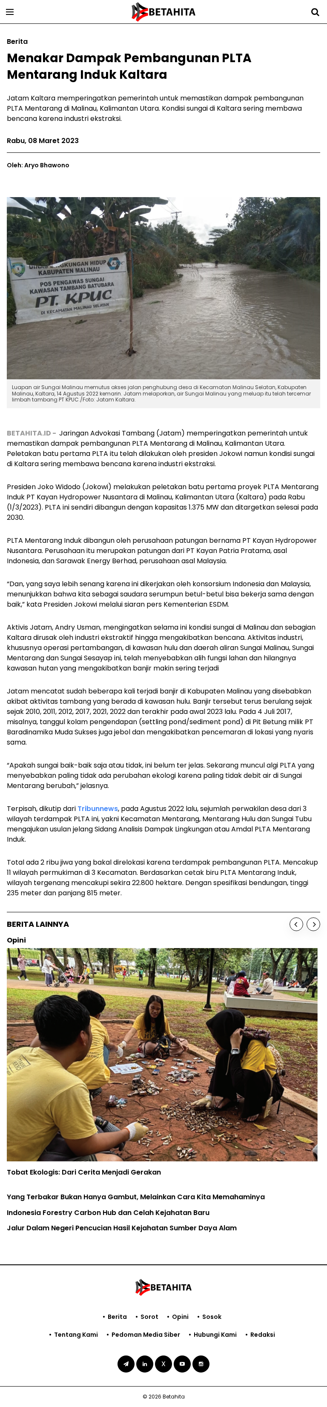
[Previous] (296, 924)
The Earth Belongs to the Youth (60, 1130)
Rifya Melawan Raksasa (48, 1146)
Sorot (149, 1317)
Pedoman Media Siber (146, 1334)
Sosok (211, 1317)
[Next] (313, 924)
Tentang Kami (76, 1334)
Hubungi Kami (215, 1334)
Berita (117, 1317)
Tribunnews (97, 809)
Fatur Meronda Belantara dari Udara (70, 1161)
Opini (180, 1317)
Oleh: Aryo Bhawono (38, 165)
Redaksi (262, 1334)
